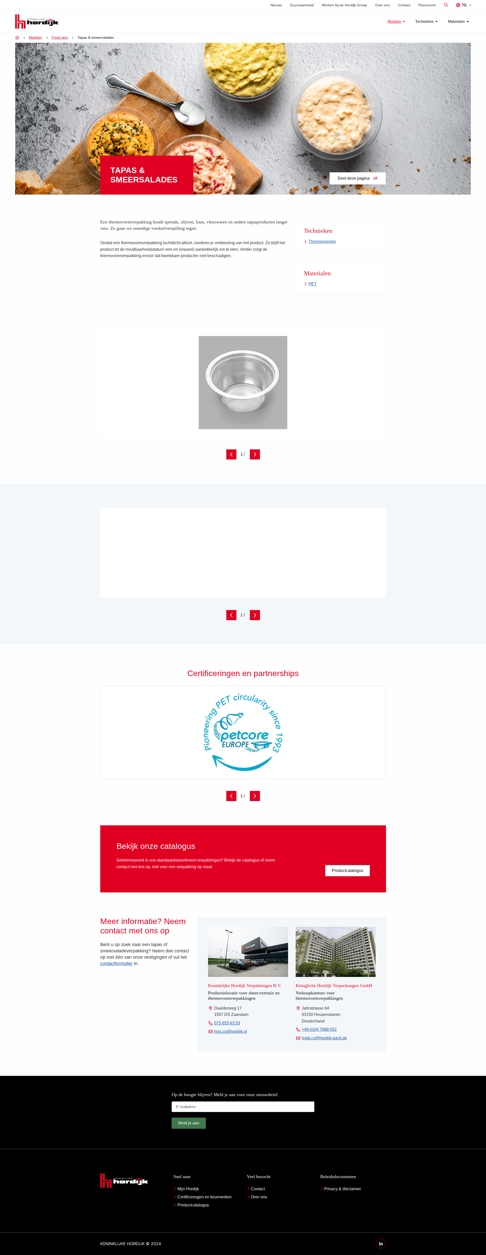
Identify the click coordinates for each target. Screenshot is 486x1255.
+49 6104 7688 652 (319, 1030)
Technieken (424, 21)
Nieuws (276, 5)
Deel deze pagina (354, 178)
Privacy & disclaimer (342, 1189)
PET (313, 284)
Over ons (382, 5)
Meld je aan (188, 1123)
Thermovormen (322, 241)
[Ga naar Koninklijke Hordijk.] (17, 37)
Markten (394, 21)
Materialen (456, 21)
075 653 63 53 (227, 1024)
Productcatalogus (347, 870)
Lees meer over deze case (340, 577)
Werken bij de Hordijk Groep (344, 5)
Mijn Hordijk (188, 1189)
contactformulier (116, 963)
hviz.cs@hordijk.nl (230, 1032)
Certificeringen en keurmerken (204, 1197)
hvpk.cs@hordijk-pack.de (324, 1038)
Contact (404, 5)
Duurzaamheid (302, 5)
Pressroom (427, 5)
